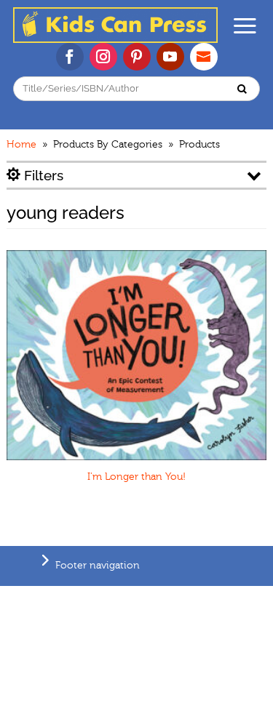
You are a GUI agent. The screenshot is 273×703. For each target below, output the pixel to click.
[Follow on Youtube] (170, 57)
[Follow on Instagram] (103, 57)
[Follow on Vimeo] (204, 57)
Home (21, 144)
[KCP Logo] (115, 39)
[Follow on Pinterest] (137, 57)
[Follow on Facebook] (70, 57)
